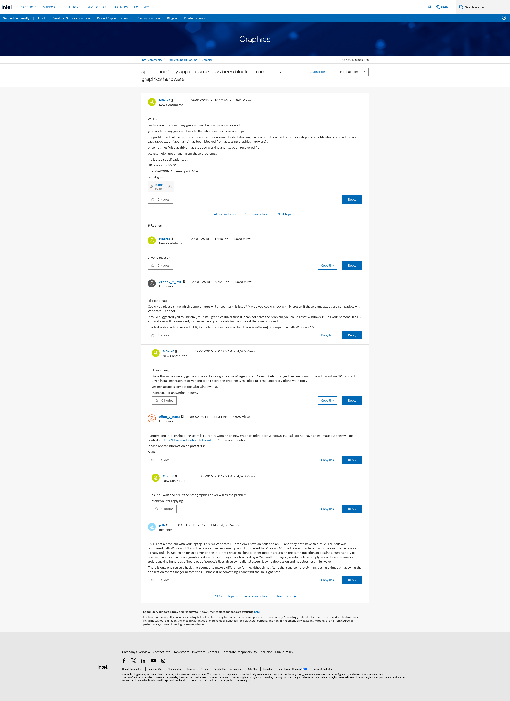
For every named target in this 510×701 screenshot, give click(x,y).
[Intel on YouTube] (153, 661)
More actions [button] (349, 71)
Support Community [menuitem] (16, 18)
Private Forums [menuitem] (193, 18)
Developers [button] (96, 7)
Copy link (327, 265)
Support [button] (50, 7)
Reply (352, 199)
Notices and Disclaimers (193, 677)
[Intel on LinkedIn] (143, 661)
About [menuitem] (41, 18)
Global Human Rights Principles (367, 677)
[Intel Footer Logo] (103, 666)
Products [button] (28, 7)
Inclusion (266, 651)
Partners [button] (120, 7)
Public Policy (284, 651)
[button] (360, 101)
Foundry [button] (141, 7)
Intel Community (151, 59)
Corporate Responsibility (239, 651)
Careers (213, 651)
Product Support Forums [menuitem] (112, 18)
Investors (198, 651)
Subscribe (317, 71)
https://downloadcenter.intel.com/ (186, 440)
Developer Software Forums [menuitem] (69, 18)
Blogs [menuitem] (170, 18)
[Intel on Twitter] (133, 661)
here (257, 611)
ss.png (159, 184)
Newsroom (181, 651)
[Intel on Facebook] (123, 661)
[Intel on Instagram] (163, 661)
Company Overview (136, 651)
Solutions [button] (72, 7)
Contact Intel (162, 651)
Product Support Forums (182, 59)
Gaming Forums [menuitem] (147, 18)
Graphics (207, 59)
